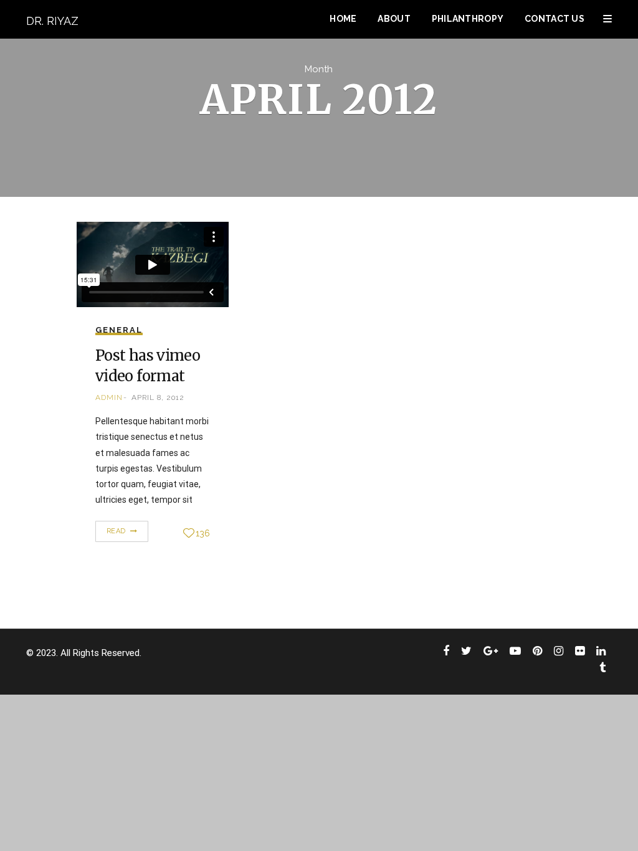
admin (109, 397)
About (394, 19)
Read (117, 531)
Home (343, 19)
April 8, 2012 (157, 397)
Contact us (554, 19)
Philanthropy (467, 19)
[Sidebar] (607, 19)
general (119, 330)
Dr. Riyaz (52, 20)
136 (203, 533)
